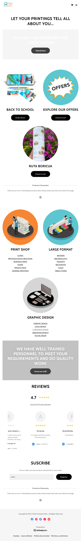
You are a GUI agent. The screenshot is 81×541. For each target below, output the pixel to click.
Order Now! (20, 117)
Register (64, 477)
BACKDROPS (61, 265)
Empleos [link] (16, 536)
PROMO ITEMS (20, 268)
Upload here (40, 50)
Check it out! (60, 117)
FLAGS (60, 268)
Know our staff (40, 371)
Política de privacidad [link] (41, 536)
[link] (8, 5)
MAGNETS (61, 262)
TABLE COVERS (61, 271)
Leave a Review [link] (26, 536)
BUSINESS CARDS (20, 262)
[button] (76, 5)
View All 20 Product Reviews (40, 404)
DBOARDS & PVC (60, 259)
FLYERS (20, 265)
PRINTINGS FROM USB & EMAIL (20, 259)
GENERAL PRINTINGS (20, 271)
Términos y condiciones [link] (59, 536)
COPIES (20, 255)
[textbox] (31, 477)
